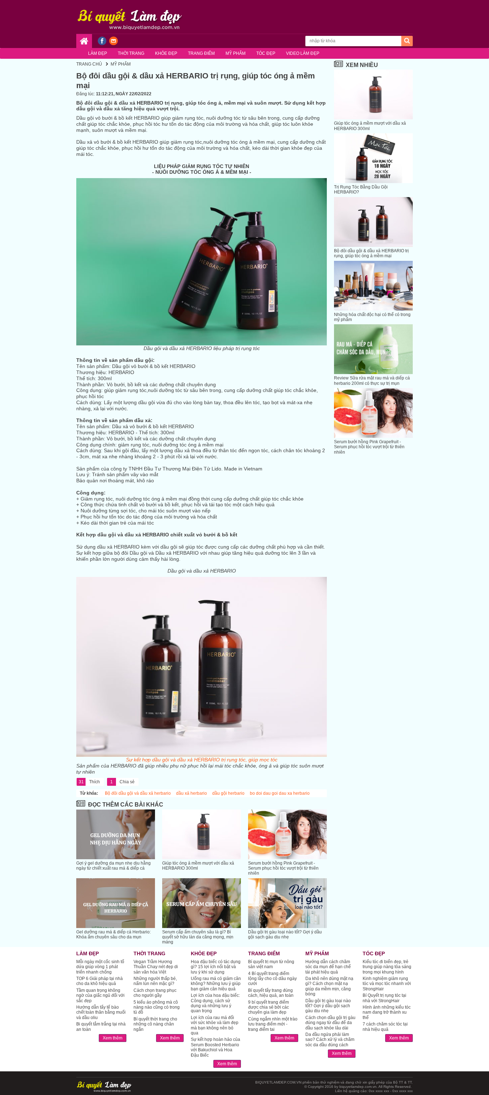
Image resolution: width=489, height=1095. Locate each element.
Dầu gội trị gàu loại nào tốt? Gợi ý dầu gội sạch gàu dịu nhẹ (285, 934)
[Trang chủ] (84, 41)
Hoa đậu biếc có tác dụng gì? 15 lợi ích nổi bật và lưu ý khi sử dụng (216, 967)
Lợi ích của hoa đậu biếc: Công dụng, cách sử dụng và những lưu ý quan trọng (215, 1003)
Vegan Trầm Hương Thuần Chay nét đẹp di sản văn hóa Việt (156, 967)
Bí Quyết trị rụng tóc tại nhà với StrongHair (384, 998)
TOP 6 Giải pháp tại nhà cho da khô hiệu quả (99, 981)
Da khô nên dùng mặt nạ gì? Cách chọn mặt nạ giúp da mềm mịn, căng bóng (329, 986)
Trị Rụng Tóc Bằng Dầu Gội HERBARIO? (361, 190)
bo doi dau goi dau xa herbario (280, 793)
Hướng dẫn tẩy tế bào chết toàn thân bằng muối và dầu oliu (101, 1012)
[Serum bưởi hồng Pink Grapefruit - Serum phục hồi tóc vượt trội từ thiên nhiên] (287, 834)
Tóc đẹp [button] (265, 53)
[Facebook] (102, 43)
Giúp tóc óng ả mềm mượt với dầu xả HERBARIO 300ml (198, 866)
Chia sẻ (122, 781)
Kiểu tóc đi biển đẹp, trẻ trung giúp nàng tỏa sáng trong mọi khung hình (387, 967)
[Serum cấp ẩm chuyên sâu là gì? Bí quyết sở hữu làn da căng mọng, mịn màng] (201, 903)
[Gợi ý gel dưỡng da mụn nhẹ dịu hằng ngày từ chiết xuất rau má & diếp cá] (115, 834)
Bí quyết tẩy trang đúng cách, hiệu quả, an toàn (271, 993)
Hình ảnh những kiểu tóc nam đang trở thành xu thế (387, 1012)
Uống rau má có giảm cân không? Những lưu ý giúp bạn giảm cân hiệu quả (216, 983)
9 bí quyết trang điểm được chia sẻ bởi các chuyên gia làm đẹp (268, 1007)
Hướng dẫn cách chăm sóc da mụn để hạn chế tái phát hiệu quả (328, 967)
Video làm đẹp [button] (302, 53)
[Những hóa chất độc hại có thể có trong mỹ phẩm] (373, 286)
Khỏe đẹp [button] (166, 53)
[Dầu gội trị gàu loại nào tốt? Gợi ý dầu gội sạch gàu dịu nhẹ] (287, 903)
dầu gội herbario (228, 793)
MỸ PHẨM (121, 64)
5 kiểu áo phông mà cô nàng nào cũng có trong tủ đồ (157, 1007)
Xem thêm (112, 1038)
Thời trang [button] (131, 53)
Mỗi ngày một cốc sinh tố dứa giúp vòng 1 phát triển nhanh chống (100, 967)
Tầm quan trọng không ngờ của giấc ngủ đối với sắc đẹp (100, 995)
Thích (89, 781)
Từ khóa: (89, 793)
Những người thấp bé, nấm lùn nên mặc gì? (155, 981)
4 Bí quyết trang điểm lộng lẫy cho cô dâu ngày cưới (272, 978)
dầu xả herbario (191, 793)
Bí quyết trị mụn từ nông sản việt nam (271, 964)
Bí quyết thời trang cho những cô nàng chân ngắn (155, 1024)
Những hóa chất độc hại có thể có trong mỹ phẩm (372, 317)
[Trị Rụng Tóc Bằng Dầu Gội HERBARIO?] (373, 158)
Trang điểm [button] (201, 53)
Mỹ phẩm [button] (236, 53)
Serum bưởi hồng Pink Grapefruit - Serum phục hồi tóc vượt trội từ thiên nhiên (283, 868)
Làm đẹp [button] (97, 53)
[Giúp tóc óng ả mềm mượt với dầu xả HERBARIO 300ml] (201, 834)
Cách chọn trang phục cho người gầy (155, 993)
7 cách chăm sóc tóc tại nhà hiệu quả (385, 1027)
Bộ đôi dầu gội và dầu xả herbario (138, 793)
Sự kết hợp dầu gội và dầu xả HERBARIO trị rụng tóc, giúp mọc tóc (201, 759)
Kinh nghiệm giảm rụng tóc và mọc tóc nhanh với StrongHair (387, 983)
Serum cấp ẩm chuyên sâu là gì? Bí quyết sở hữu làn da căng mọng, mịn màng (197, 937)
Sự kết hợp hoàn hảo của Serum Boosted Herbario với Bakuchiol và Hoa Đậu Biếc (215, 1047)
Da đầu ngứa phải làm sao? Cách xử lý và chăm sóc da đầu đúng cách (329, 1039)
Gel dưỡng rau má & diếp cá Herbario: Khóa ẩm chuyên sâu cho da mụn (113, 934)
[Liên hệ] (113, 43)
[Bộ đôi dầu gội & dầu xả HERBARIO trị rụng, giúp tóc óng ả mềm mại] (373, 222)
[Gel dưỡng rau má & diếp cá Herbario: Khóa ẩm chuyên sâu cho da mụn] (115, 903)
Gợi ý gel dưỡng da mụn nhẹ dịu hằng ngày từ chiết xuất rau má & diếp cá (113, 866)
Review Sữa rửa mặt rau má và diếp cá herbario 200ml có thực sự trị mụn (372, 381)
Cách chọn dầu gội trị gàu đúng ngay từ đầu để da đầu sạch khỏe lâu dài (330, 1023)
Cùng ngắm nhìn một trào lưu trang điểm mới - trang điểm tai (272, 1024)
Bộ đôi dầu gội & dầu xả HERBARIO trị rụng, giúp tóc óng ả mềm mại (371, 253)
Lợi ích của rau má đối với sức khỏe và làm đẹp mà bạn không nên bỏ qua (214, 1025)
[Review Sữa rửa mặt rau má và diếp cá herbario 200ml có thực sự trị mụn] (373, 349)
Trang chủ (89, 64)
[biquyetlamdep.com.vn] (130, 16)
